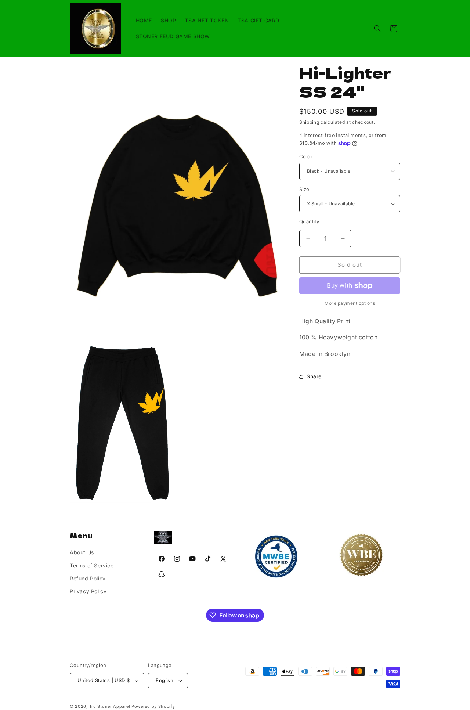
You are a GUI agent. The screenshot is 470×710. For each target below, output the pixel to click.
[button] (377, 29)
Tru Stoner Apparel (110, 706)
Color (305, 156)
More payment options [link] (350, 303)
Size (304, 189)
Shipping (309, 122)
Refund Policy (88, 578)
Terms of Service (92, 565)
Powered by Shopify (153, 706)
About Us (82, 552)
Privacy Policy (88, 591)
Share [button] (314, 376)
